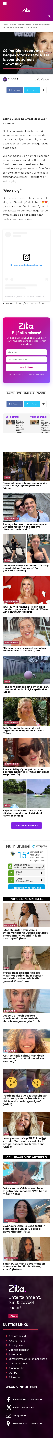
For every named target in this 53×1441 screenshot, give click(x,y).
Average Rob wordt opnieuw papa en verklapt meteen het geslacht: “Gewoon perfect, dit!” (25, 527)
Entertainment (24, 25)
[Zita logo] (26, 10)
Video (7, 478)
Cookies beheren (19, 1349)
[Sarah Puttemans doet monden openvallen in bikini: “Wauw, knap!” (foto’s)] (26, 1249)
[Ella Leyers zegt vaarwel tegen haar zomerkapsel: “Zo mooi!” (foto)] (26, 631)
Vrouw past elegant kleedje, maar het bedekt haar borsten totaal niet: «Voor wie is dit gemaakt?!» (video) (23, 977)
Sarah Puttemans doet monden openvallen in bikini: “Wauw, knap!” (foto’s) (24, 1266)
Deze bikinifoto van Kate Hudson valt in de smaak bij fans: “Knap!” (20, 426)
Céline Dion (29, 393)
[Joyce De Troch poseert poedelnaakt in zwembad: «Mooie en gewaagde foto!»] (26, 1001)
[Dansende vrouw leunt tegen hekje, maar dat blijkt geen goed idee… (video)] (26, 466)
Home (5, 25)
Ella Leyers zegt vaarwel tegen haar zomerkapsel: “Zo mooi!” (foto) (25, 649)
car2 (19, 393)
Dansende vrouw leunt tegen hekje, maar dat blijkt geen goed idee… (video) (25, 485)
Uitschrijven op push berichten (28, 1359)
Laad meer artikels (25, 825)
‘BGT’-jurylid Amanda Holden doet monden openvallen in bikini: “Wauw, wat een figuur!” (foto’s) (25, 609)
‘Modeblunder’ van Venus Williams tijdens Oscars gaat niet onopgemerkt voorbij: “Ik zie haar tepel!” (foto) (25, 934)
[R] (5, 79)
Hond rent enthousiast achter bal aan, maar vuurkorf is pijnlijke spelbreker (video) (26, 689)
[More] (43, 90)
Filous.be (14, 1377)
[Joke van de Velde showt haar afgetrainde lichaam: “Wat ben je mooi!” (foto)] (26, 1174)
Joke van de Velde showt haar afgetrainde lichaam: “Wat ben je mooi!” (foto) (25, 1191)
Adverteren (15, 1354)
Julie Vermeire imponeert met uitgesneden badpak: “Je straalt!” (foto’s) (23, 731)
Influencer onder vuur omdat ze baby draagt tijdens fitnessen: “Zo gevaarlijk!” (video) (26, 568)
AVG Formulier (18, 1340)
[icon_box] (24, 1400)
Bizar (7, 560)
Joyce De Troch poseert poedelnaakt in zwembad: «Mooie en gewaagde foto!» (21, 1018)
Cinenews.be (16, 1368)
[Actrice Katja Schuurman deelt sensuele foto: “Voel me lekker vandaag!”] (26, 1041)
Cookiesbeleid (17, 1336)
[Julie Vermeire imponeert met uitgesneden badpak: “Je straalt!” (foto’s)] (26, 711)
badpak (10, 393)
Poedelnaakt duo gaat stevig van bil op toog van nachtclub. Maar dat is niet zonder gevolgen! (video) (25, 1100)
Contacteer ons (18, 1363)
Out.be (13, 1372)
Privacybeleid (17, 1345)
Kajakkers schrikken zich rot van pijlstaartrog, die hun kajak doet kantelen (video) (22, 813)
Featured (41, 393)
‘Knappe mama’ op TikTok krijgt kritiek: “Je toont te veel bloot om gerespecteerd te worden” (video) (24, 1142)
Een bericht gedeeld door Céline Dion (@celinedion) (28, 296)
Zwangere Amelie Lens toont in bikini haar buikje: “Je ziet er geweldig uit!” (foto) (24, 1228)
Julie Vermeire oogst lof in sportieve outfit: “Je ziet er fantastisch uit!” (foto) (45, 426)
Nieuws (13, 25)
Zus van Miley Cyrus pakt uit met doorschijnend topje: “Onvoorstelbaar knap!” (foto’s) (26, 772)
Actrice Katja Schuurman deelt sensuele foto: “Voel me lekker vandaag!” (23, 1058)
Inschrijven (26, 367)
